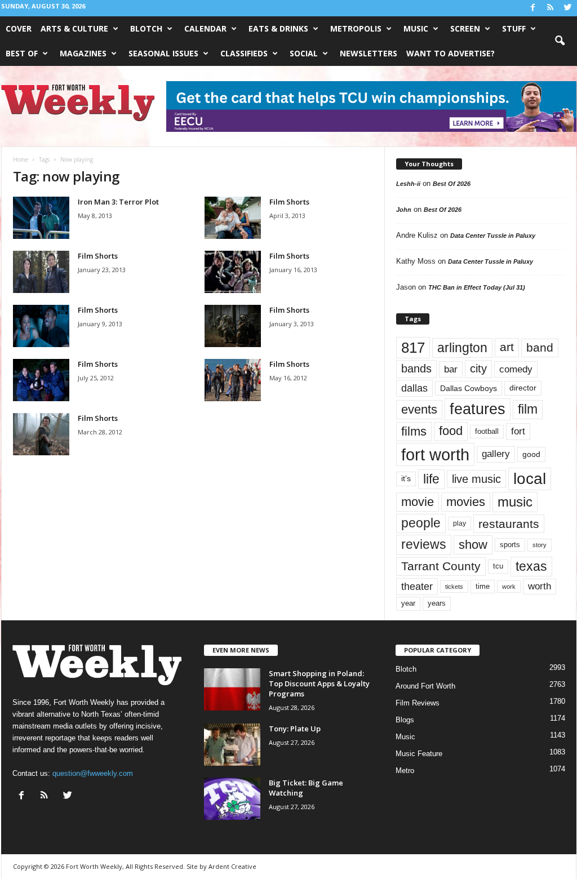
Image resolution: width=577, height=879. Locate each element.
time (483, 586)
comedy (515, 369)
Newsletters (368, 53)
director (522, 388)
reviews (423, 544)
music (515, 501)
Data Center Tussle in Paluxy (492, 235)
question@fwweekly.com (92, 773)
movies (465, 502)
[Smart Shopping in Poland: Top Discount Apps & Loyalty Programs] (232, 689)
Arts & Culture (74, 28)
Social (304, 53)
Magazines (83, 53)
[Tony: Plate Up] (232, 744)
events (419, 409)
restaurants (508, 523)
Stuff (514, 28)
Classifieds (244, 53)
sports (510, 545)
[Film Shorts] (233, 218)
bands (416, 368)
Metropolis (355, 28)
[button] (559, 41)
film (528, 409)
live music (476, 479)
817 (413, 347)
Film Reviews (418, 703)
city (478, 368)
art (507, 347)
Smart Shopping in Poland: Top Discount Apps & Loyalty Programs (319, 683)
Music (415, 28)
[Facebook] (533, 8)
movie (417, 502)
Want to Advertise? (450, 53)
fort (518, 431)
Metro (405, 770)
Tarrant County (441, 566)
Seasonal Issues (163, 53)
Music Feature (419, 753)
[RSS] (550, 8)
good (531, 454)
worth (539, 586)
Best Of (22, 53)
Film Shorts (289, 202)
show (473, 545)
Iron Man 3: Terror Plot (118, 202)
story (539, 544)
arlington (462, 347)
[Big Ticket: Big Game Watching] (232, 799)
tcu (498, 566)
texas (531, 566)
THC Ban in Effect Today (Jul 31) (476, 287)
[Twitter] (568, 8)
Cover (19, 28)
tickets (454, 586)
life (431, 479)
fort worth (435, 454)
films (414, 431)
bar (451, 369)
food (451, 431)
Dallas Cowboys (468, 388)
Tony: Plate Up (295, 728)
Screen (465, 28)
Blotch (146, 28)
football (487, 431)
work (509, 586)
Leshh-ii (408, 183)
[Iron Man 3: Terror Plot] (41, 218)
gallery (496, 454)
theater (417, 586)
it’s (406, 478)
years (437, 603)
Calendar (205, 28)
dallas (414, 388)
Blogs (405, 720)
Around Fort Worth (425, 686)
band (539, 347)
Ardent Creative (232, 866)
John (403, 209)
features (477, 409)
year (408, 603)
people (421, 523)
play (459, 523)
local (529, 478)
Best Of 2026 (452, 183)
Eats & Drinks (278, 28)
